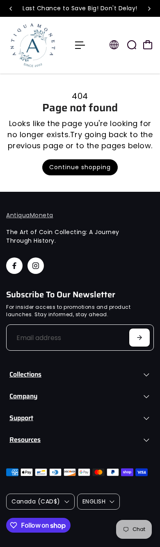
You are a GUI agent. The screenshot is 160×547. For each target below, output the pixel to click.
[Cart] (148, 45)
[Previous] (11, 9)
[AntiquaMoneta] (36, 45)
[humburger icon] (80, 45)
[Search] (132, 45)
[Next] (149, 9)
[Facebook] (14, 265)
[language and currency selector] (114, 45)
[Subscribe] (139, 337)
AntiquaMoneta (29, 215)
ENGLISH (94, 501)
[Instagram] (35, 265)
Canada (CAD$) (35, 501)
